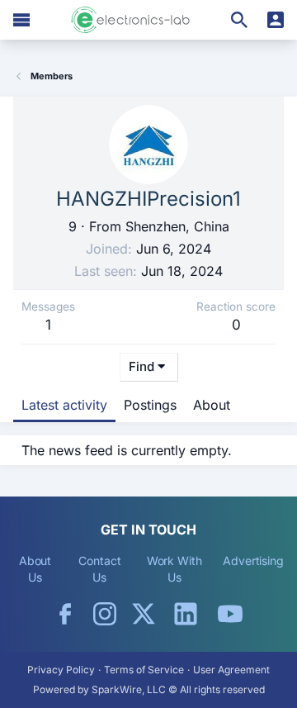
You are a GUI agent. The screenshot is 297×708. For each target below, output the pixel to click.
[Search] (239, 20)
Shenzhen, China (177, 226)
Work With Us (174, 569)
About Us (35, 569)
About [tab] (211, 405)
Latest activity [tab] (64, 405)
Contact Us (99, 569)
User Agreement (231, 669)
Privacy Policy (61, 669)
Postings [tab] (150, 405)
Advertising (253, 561)
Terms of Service (144, 669)
